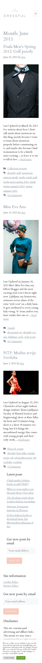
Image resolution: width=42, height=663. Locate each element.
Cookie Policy (10, 582)
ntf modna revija (23, 457)
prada (22, 177)
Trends (11, 328)
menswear (27, 173)
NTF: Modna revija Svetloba (19, 355)
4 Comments (14, 466)
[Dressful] (14, 13)
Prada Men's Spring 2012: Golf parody (19, 49)
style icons (30, 337)
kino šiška (21, 453)
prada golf (31, 177)
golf (18, 173)
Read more (26, 159)
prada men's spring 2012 (16, 182)
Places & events (15, 449)
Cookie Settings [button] (9, 658)
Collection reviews (17, 168)
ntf (11, 457)
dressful (11, 173)
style (20, 337)
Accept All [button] (21, 658)
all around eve (14, 332)
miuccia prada (10, 177)
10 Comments (14, 195)
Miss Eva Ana (14, 207)
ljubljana (12, 337)
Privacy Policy (10, 585)
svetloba (17, 462)
